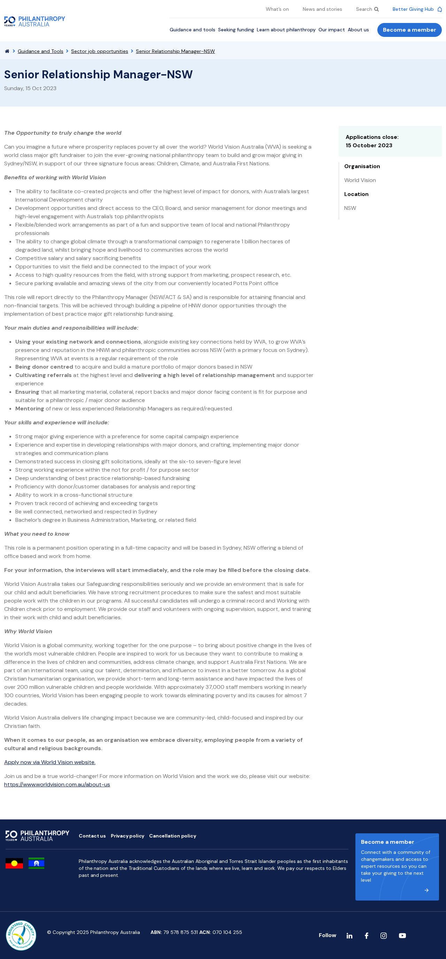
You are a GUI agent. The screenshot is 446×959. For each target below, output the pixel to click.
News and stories (322, 9)
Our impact (331, 29)
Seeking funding (236, 29)
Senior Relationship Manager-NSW (175, 51)
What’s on (277, 9)
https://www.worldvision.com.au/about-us (57, 784)
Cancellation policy (172, 836)
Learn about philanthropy (286, 29)
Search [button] (365, 9)
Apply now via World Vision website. (49, 762)
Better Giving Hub (414, 9)
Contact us (92, 836)
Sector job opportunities (99, 51)
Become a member (409, 29)
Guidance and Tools (40, 51)
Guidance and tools (192, 29)
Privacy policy (127, 836)
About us (358, 29)
